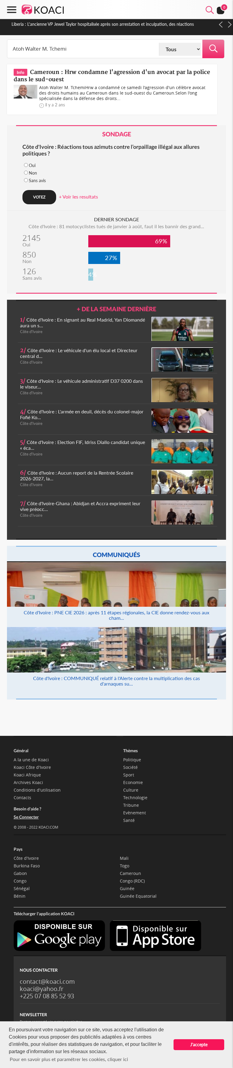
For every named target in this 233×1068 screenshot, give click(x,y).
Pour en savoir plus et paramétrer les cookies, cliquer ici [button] (69, 1059)
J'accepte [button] (199, 1044)
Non (33, 172)
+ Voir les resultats (78, 196)
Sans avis (37, 180)
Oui (32, 165)
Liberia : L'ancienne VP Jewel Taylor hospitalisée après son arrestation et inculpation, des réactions (103, 24)
